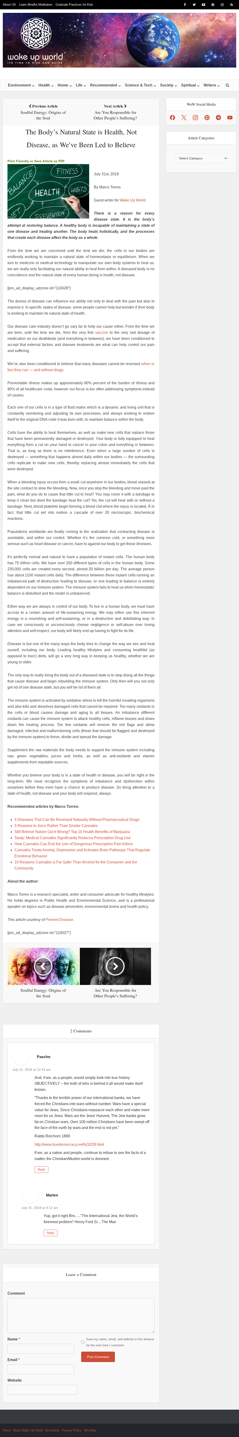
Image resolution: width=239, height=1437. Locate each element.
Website (14, 1380)
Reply (41, 1169)
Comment (16, 1293)
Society (166, 85)
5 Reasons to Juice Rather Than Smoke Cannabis (56, 826)
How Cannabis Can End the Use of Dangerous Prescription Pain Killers (73, 844)
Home (63, 85)
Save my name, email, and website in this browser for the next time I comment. (120, 1342)
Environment (19, 85)
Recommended (103, 85)
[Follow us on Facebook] (172, 117)
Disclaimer (52, 1430)
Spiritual (188, 85)
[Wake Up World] (119, 40)
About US (9, 4)
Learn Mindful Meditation (35, 4)
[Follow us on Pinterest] (207, 117)
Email (13, 1360)
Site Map (90, 1430)
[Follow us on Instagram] (195, 117)
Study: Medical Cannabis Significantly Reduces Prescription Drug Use (72, 838)
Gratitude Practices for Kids (74, 4)
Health (44, 85)
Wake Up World (133, 200)
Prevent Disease (59, 920)
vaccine (101, 332)
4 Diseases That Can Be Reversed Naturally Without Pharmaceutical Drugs (76, 820)
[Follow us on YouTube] (229, 117)
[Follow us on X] (183, 117)
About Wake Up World (28, 1430)
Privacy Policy (71, 1430)
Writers (210, 85)
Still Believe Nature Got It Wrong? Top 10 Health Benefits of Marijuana (72, 832)
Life (79, 85)
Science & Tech (138, 85)
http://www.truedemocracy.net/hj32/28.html (69, 1144)
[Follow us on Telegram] (218, 117)
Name (13, 1339)
